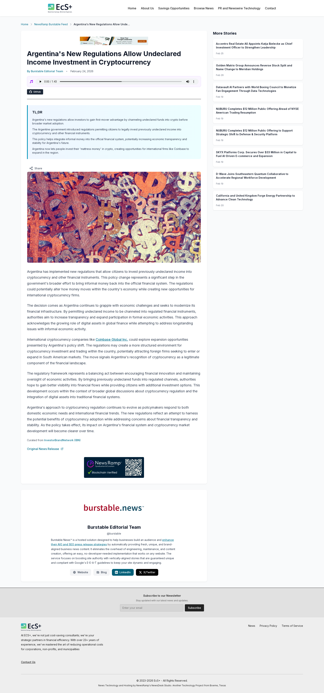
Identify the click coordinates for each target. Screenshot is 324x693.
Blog (104, 572)
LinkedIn (125, 572)
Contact (270, 8)
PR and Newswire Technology (239, 8)
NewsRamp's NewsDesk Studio (153, 685)
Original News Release (43, 449)
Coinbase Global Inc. (112, 339)
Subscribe (194, 607)
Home (132, 8)
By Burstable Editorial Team (45, 71)
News (251, 625)
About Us (147, 8)
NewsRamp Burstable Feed (51, 24)
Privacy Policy (268, 625)
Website (82, 572)
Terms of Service (292, 625)
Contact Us (28, 662)
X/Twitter (149, 572)
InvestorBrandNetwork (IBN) (62, 440)
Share (38, 168)
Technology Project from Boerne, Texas (204, 685)
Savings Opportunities (173, 8)
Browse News (204, 8)
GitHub (37, 91)
